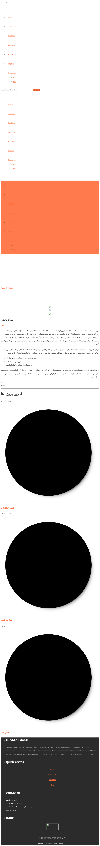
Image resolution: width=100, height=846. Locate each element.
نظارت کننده (6, 620)
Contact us (12, 54)
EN (14, 82)
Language (12, 73)
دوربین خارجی (7, 507)
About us (11, 26)
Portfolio (9, 288)
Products (11, 36)
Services (11, 45)
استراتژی (5, 732)
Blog (52, 785)
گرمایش (4, 325)
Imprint (11, 64)
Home (10, 17)
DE (14, 77)
